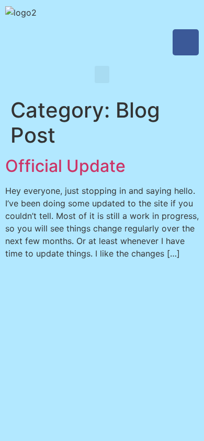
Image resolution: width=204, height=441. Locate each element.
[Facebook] (186, 42)
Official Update (65, 166)
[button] (102, 74)
